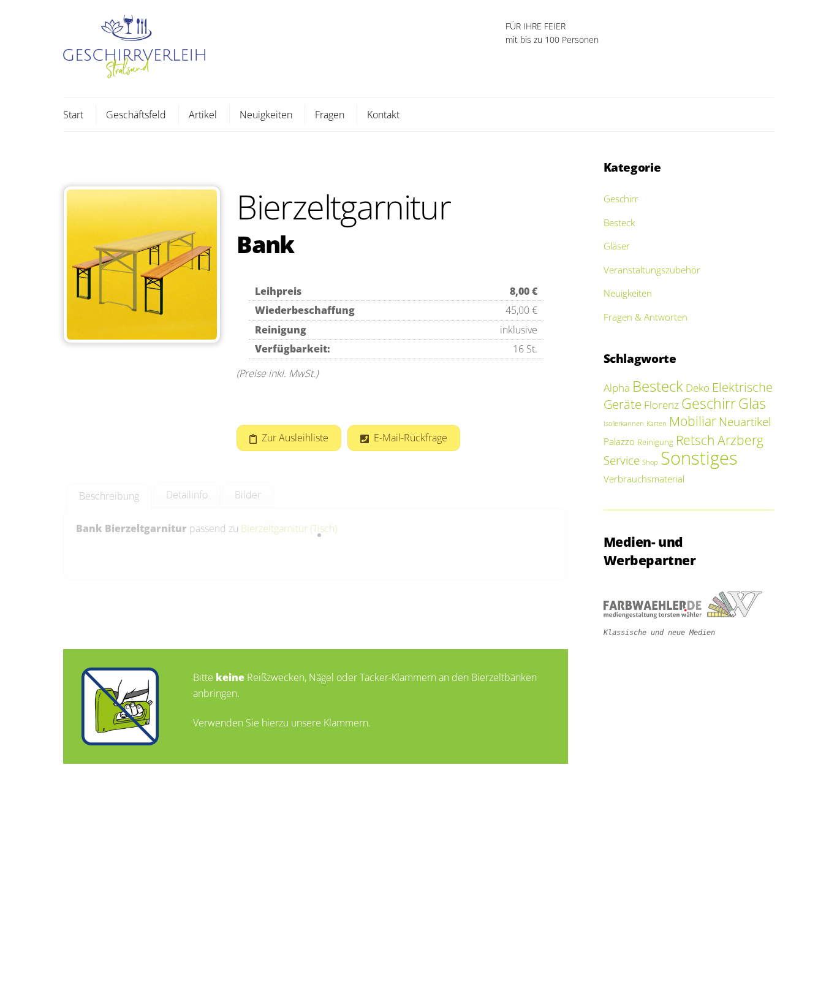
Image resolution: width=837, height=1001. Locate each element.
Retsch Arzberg (719, 440)
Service (622, 460)
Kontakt (383, 114)
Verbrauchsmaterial (644, 479)
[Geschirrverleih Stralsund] (134, 72)
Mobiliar (692, 421)
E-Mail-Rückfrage (410, 437)
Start (73, 114)
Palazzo (619, 441)
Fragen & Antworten (645, 317)
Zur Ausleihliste (295, 437)
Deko (698, 388)
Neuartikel (745, 421)
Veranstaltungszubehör (652, 270)
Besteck (619, 222)
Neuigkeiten (266, 114)
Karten (656, 423)
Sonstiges (699, 458)
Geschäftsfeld (136, 114)
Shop (650, 462)
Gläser (617, 246)
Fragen (329, 114)
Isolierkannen (624, 423)
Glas (752, 403)
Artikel (203, 114)
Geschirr (621, 198)
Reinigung (655, 441)
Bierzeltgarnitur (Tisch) (289, 528)
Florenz (661, 405)
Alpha (617, 388)
